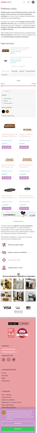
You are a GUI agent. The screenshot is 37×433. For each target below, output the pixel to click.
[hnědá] (7, 111)
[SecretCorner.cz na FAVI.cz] (22, 333)
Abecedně (4, 74)
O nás (4, 373)
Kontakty (5, 376)
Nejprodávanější (30, 71)
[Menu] (33, 2)
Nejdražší (21, 71)
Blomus (7, 101)
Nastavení (18, 423)
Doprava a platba (8, 400)
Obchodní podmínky (9, 407)
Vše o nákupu (6, 395)
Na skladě (8, 91)
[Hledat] (24, 2)
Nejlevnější (14, 71)
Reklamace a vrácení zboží (11, 402)
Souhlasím (17, 429)
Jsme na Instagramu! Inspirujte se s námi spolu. (18, 276)
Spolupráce (6, 381)
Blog (3, 378)
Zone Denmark (9, 103)
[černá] (3, 111)
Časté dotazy (6, 397)
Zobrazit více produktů (17, 66)
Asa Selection (9, 98)
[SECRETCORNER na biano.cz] (11, 333)
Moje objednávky (8, 405)
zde (11, 419)
